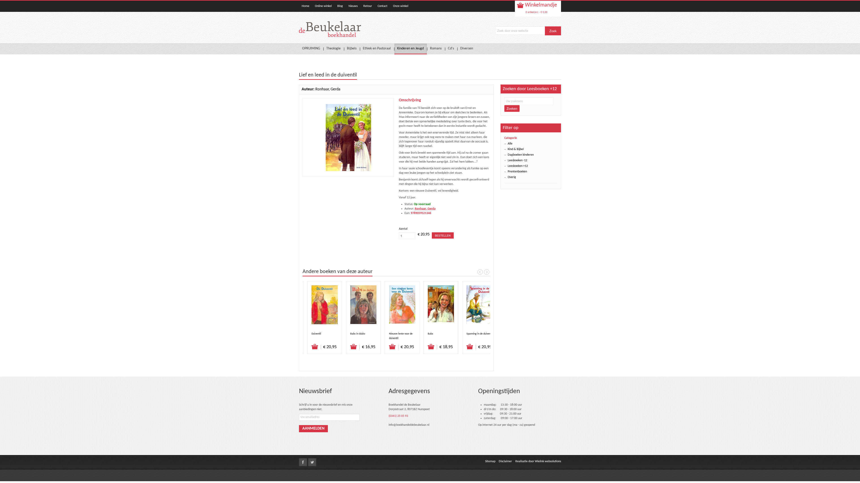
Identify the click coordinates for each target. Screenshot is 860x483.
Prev (480, 271)
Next (486, 271)
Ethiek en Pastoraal (377, 48)
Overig (512, 177)
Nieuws (353, 6)
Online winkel (323, 6)
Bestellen (443, 235)
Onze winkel (400, 6)
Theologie (333, 48)
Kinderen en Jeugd (410, 48)
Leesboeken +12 (518, 166)
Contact (382, 6)
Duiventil (316, 334)
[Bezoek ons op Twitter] (312, 462)
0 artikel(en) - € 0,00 (536, 12)
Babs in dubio (357, 334)
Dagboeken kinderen (521, 155)
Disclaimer (505, 461)
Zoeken (512, 108)
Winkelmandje (540, 5)
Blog (340, 6)
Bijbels (352, 48)
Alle (510, 143)
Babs (430, 334)
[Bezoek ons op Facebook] (303, 462)
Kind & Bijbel (516, 149)
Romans (436, 48)
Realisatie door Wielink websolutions (538, 461)
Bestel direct (315, 347)
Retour (367, 6)
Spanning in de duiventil (480, 334)
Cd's (451, 48)
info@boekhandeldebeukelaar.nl (409, 425)
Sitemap (490, 461)
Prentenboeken (517, 171)
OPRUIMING (311, 48)
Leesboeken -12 (517, 160)
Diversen (466, 48)
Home (305, 6)
